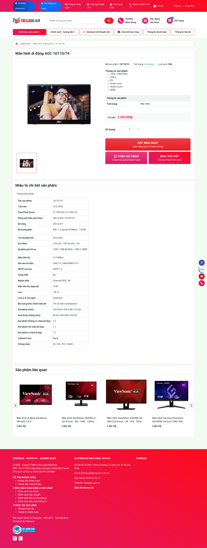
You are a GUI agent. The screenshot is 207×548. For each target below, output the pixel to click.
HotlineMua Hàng (130, 20)
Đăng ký (177, 6)
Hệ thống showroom (20, 6)
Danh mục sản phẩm (28, 32)
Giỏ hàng (178, 19)
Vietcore (29, 521)
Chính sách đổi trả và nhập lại (32, 498)
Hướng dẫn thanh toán (29, 480)
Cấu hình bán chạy (130, 32)
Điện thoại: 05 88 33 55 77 (87, 478)
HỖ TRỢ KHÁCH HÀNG (24, 477)
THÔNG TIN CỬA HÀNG (25, 505)
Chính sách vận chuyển (29, 494)
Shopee (160, 6)
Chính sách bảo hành (28, 491)
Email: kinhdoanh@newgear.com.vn (92, 473)
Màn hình (25, 44)
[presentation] (15, 406)
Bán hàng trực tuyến (48, 6)
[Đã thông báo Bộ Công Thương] (24, 529)
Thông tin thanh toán (157, 32)
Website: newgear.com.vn (87, 482)
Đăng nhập (189, 6)
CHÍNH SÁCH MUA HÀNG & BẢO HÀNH (32, 488)
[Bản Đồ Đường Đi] (84, 487)
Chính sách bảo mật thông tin (32, 501)
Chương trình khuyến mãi (98, 32)
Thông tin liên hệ (183, 32)
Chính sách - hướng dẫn (62, 32)
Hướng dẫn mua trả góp (29, 484)
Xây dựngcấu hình (155, 20)
